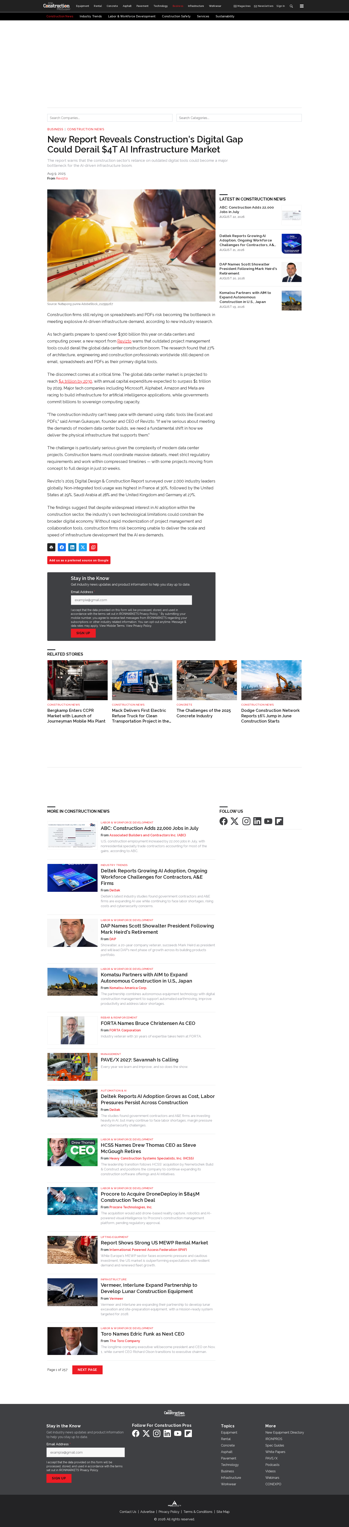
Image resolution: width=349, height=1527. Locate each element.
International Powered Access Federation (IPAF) (148, 1250)
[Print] (51, 547)
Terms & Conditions (197, 1512)
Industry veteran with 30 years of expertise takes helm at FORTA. (151, 1036)
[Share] (62, 547)
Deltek (114, 890)
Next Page (87, 1370)
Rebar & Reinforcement (119, 1017)
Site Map (223, 1512)
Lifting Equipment (115, 1237)
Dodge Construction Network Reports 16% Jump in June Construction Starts (270, 716)
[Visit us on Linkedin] (257, 821)
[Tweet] (83, 547)
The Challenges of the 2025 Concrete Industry (204, 713)
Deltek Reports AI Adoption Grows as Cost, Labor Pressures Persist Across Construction (158, 1099)
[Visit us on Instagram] (246, 821)
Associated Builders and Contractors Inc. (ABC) (147, 835)
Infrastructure (114, 1279)
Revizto (62, 178)
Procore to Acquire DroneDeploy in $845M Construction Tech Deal (150, 1197)
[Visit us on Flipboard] (279, 821)
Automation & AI (114, 1090)
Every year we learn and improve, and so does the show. (144, 1067)
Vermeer (116, 1298)
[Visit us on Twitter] (234, 821)
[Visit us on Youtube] (268, 821)
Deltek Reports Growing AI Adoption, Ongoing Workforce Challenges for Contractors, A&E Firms (248, 240)
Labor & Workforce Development (127, 822)
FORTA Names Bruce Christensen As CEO (148, 1023)
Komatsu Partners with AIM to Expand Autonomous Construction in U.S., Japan (245, 297)
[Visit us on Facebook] (224, 821)
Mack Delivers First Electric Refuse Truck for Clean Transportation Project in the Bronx (140, 716)
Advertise (147, 1512)
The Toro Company (124, 1341)
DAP (112, 939)
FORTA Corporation (125, 1030)
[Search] (291, 6)
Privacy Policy (142, 625)
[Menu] (302, 6)
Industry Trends (114, 865)
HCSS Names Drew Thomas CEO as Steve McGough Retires (148, 1148)
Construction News (85, 129)
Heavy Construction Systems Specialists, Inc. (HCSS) (151, 1158)
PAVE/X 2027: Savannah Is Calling (139, 1060)
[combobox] (109, 118)
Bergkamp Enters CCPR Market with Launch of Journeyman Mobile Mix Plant (76, 716)
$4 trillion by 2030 (75, 381)
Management (111, 1054)
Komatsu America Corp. (128, 988)
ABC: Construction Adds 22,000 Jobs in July (247, 209)
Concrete (184, 704)
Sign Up (83, 633)
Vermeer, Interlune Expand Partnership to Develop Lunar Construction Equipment (149, 1288)
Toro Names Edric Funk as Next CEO (142, 1334)
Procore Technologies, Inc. (130, 1207)
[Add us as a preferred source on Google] (93, 547)
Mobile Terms (116, 625)
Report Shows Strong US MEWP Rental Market (154, 1243)
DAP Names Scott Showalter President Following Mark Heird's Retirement (248, 269)
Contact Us (128, 1512)
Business (55, 129)
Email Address (83, 592)
